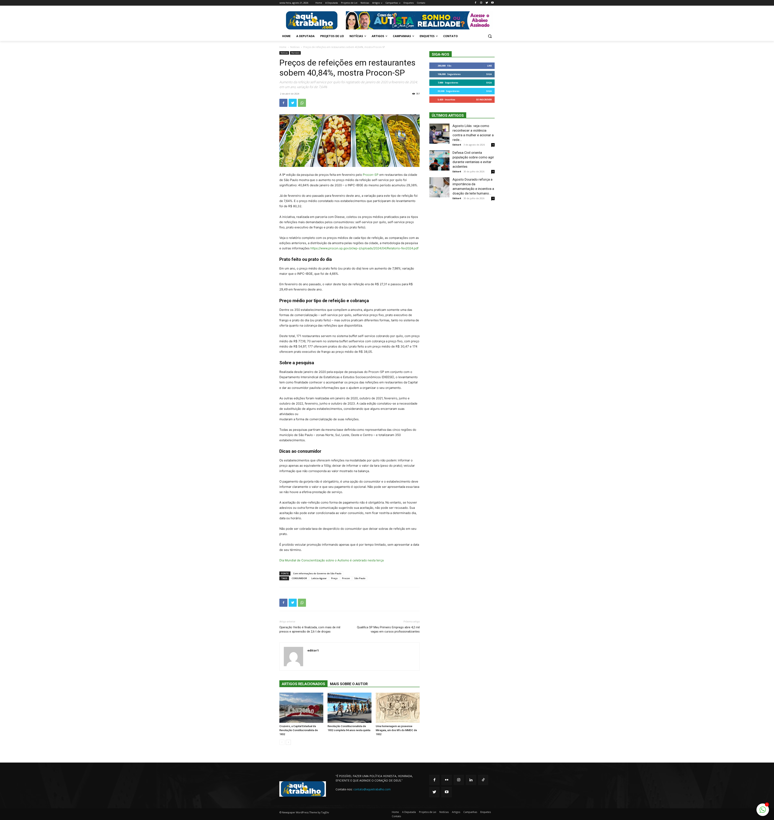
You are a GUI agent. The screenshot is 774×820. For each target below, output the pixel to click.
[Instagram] (481, 3)
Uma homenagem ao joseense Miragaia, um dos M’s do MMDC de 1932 (396, 730)
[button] (490, 36)
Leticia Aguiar (319, 578)
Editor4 (457, 144)
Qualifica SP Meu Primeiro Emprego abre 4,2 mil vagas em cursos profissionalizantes (388, 629)
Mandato (295, 52)
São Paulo (359, 578)
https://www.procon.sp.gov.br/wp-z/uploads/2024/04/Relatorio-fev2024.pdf (364, 248)
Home (282, 47)
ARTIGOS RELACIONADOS (303, 684)
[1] (762, 812)
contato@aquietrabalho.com (372, 789)
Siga (489, 74)
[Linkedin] (471, 780)
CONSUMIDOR (299, 578)
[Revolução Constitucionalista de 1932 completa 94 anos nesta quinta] (349, 708)
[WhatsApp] (302, 103)
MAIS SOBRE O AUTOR (349, 684)
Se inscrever (484, 99)
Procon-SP (370, 175)
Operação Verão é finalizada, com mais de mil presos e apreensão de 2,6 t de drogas (309, 629)
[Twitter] (486, 3)
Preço (334, 578)
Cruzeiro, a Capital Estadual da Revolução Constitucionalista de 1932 (298, 730)
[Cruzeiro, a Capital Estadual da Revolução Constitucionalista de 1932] (301, 708)
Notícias (295, 47)
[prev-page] (281, 742)
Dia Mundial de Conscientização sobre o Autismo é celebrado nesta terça (331, 560)
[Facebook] (475, 3)
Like (489, 65)
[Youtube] (492, 3)
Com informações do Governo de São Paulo (317, 573)
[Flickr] (446, 780)
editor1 (313, 650)
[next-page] (288, 742)
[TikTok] (483, 780)
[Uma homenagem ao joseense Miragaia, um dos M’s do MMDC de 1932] (398, 708)
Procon (346, 578)
